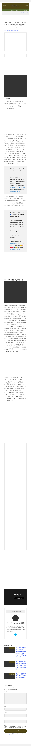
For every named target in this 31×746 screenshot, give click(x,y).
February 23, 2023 (15, 191)
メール (6, 712)
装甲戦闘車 (11, 30)
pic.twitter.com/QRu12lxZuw (17, 187)
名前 (5, 706)
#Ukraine (12, 173)
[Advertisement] (15, 42)
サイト (5, 718)
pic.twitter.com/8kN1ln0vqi (17, 243)
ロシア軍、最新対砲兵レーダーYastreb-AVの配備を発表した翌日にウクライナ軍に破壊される (21, 652)
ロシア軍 (16, 30)
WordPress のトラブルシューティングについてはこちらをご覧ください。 (15, 734)
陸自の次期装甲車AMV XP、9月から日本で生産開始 (21, 675)
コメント (6, 691)
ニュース (10, 13)
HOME (4, 13)
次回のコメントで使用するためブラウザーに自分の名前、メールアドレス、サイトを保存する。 (15, 727)
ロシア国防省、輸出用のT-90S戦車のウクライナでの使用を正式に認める (21, 665)
